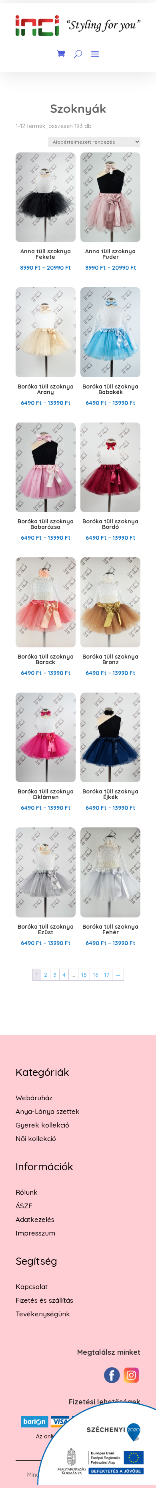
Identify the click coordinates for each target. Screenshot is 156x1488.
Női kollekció (36, 1138)
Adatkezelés (35, 1219)
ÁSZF (24, 1206)
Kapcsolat (32, 1286)
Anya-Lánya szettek (48, 1111)
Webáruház (34, 1097)
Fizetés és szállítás (44, 1300)
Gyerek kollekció (42, 1125)
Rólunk (27, 1192)
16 (95, 974)
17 (106, 974)
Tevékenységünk (43, 1314)
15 (84, 974)
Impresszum (35, 1233)
